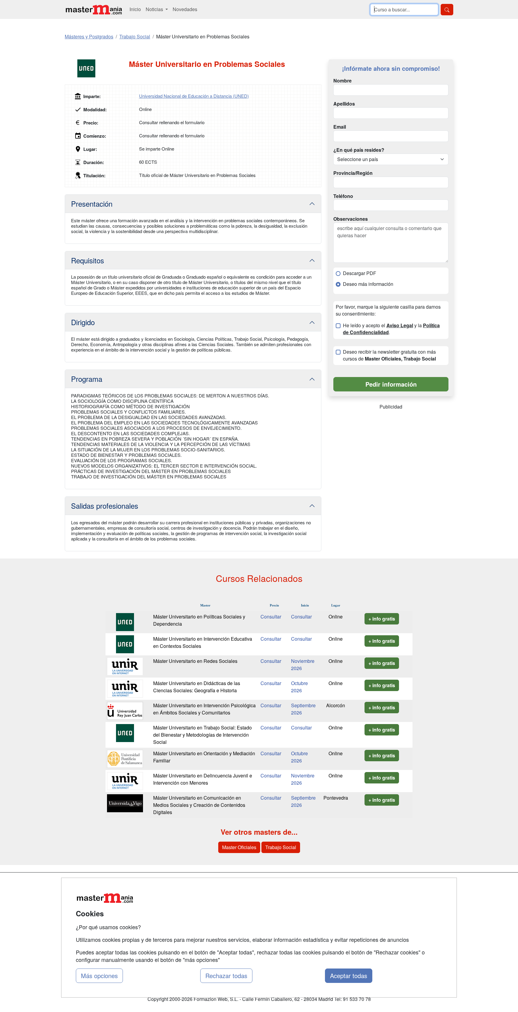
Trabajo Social (280, 847)
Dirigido (83, 322)
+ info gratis (381, 618)
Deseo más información (368, 284)
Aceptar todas (348, 975)
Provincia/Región (353, 173)
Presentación (91, 203)
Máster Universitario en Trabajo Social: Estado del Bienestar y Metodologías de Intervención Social (202, 734)
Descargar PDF (359, 273)
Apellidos (344, 103)
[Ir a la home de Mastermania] (93, 9)
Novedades (185, 9)
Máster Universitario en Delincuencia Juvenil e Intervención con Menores (202, 779)
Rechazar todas (226, 975)
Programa (86, 378)
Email (339, 127)
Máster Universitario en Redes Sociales (195, 660)
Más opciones (99, 975)
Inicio (135, 9)
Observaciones (350, 219)
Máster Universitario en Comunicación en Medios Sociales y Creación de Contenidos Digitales (199, 805)
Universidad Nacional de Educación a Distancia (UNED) (194, 96)
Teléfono (343, 196)
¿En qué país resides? (358, 150)
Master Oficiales (239, 847)
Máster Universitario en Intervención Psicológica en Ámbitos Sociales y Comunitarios (204, 709)
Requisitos (87, 260)
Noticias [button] (155, 9)
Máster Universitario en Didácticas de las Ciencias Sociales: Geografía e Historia (196, 687)
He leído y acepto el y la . (391, 329)
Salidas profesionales (104, 505)
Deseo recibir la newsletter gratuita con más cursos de (389, 355)
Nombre (342, 80)
